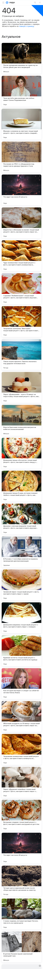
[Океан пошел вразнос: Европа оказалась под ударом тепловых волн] (21, 354)
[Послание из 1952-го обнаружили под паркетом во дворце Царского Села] (21, 157)
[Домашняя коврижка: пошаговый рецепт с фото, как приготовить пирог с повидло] (21, 617)
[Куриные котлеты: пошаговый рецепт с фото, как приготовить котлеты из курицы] (21, 650)
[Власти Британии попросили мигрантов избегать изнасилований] (21, 420)
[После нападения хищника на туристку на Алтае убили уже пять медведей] (21, 58)
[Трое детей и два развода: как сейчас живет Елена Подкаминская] (21, 91)
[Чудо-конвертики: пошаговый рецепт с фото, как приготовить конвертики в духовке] (21, 255)
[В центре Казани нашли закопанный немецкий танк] (21, 946)
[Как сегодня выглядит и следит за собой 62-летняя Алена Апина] (21, 683)
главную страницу (26, 26)
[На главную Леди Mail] (11, 2)
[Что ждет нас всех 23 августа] (21, 190)
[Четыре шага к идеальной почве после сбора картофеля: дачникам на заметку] (21, 881)
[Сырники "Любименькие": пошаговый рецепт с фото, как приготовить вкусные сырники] (21, 288)
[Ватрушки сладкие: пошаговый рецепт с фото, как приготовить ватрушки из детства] (21, 815)
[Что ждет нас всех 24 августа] (21, 848)
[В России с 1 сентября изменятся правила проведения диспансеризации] (21, 552)
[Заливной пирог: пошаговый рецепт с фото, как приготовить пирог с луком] (21, 584)
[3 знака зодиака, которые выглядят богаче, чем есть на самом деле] (21, 914)
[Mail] (7, 2)
